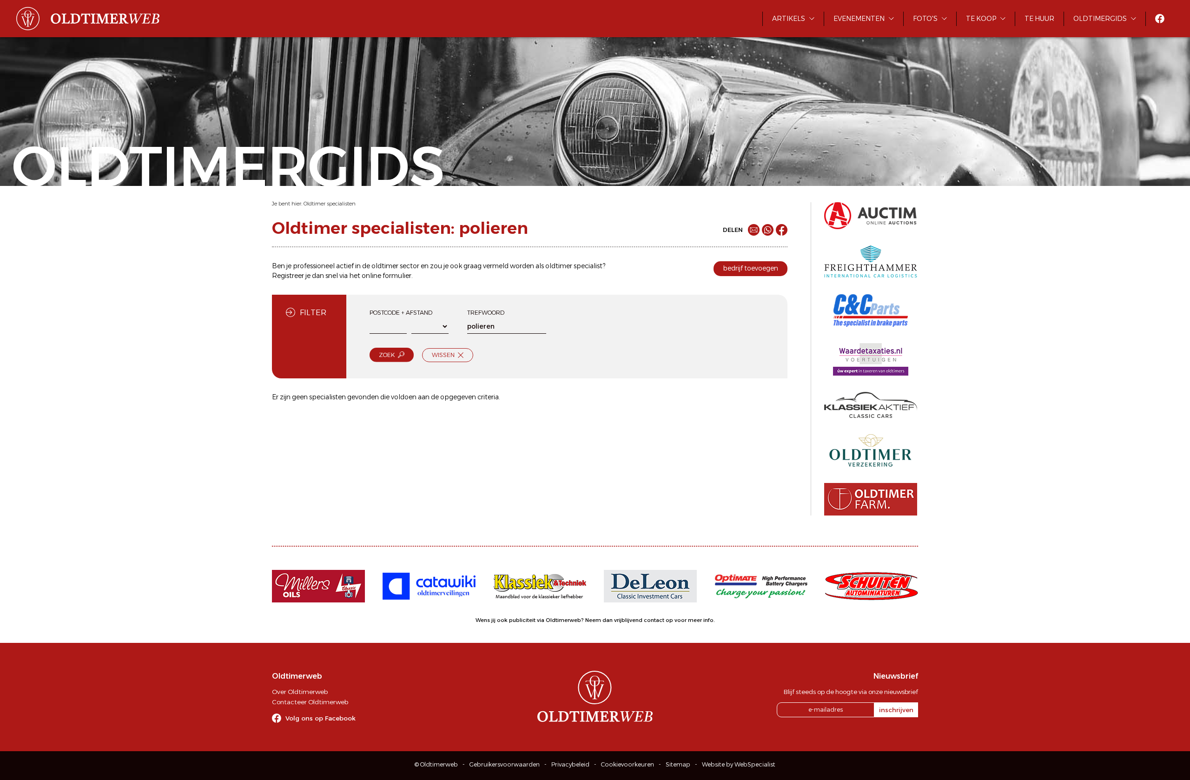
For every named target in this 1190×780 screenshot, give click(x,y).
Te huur (1039, 18)
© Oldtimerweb (436, 764)
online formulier (386, 275)
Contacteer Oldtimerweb (310, 702)
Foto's (925, 18)
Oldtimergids (1100, 18)
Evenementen (859, 18)
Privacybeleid (570, 764)
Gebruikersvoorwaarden (504, 764)
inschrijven (896, 710)
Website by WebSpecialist (738, 764)
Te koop (981, 18)
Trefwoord (485, 312)
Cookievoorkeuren (627, 764)
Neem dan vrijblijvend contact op (629, 620)
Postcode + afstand (401, 312)
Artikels (788, 18)
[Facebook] (781, 230)
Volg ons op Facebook (320, 718)
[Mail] (754, 230)
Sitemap (678, 764)
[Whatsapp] (768, 230)
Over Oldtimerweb (300, 691)
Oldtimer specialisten (330, 203)
